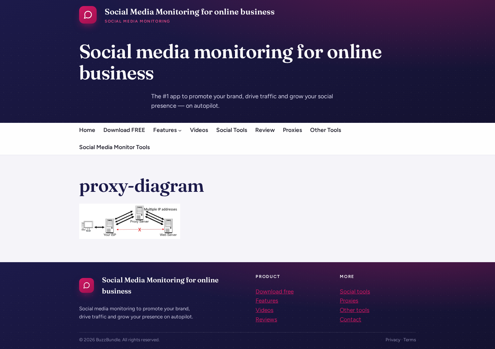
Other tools (354, 310)
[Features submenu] (180, 130)
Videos (264, 310)
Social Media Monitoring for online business (190, 11)
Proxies (349, 300)
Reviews (266, 319)
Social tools (355, 291)
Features (267, 300)
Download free (275, 291)
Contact (350, 319)
